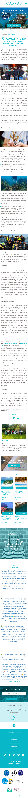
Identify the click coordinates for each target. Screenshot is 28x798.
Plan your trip (14, 465)
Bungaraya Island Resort (11, 343)
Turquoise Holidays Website (14, 732)
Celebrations (8, 513)
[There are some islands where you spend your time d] (14, 638)
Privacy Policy (14, 746)
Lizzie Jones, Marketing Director (14, 553)
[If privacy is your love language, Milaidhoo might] (14, 582)
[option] (14, 543)
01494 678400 (14, 719)
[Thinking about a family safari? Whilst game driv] (14, 610)
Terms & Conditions (14, 743)
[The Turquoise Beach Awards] (21, 494)
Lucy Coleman (19, 499)
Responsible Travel (14, 25)
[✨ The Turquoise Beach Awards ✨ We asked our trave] (14, 666)
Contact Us (14, 739)
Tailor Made (7, 488)
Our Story (14, 736)
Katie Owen (4, 499)
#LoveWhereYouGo (14, 681)
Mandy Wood (19, 525)
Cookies (14, 750)
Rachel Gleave (12, 34)
